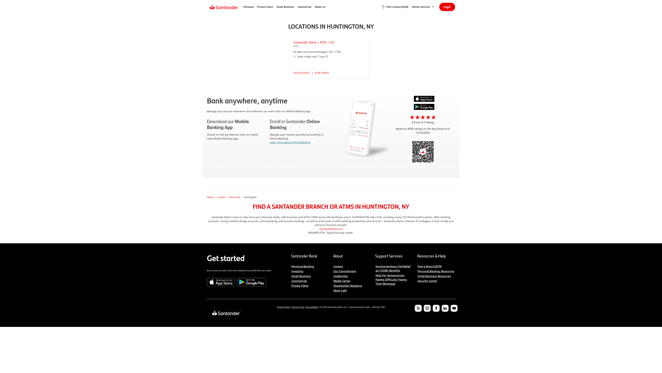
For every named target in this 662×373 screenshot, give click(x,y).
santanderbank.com (331, 229)
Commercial (304, 6)
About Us (320, 6)
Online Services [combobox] (421, 6)
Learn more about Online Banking (290, 142)
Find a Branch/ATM (397, 6)
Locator (221, 197)
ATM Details (322, 72)
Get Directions (301, 72)
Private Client (265, 6)
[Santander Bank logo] (224, 7)
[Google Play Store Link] (424, 109)
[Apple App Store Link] (424, 101)
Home (210, 197)
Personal (248, 6)
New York (234, 197)
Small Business (285, 6)
